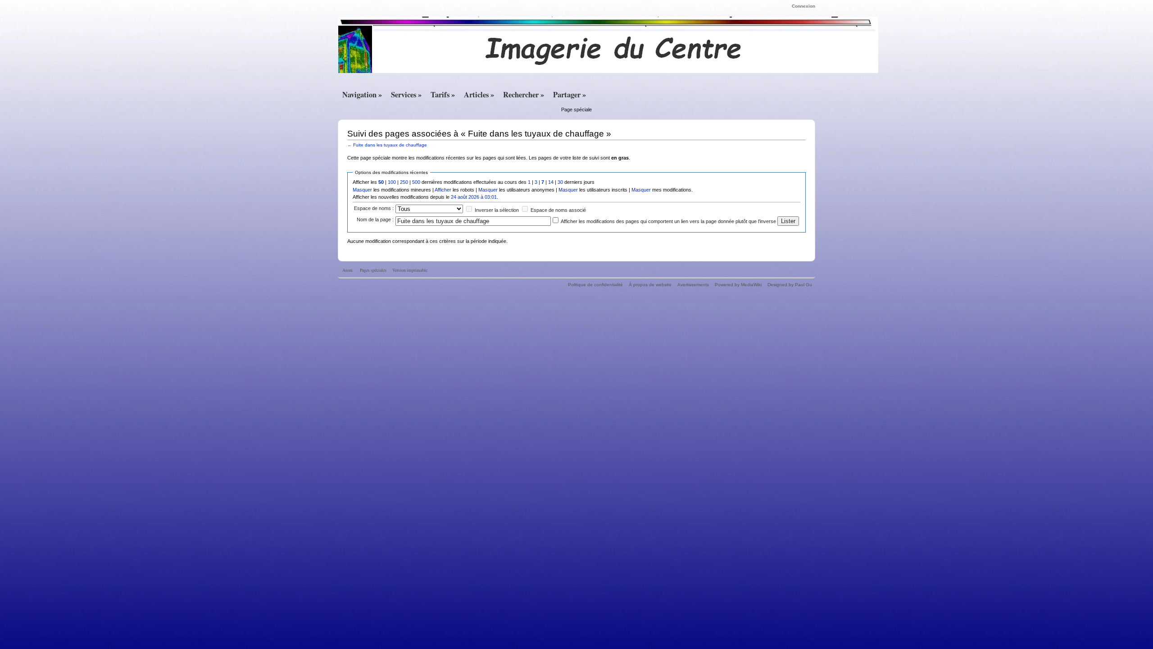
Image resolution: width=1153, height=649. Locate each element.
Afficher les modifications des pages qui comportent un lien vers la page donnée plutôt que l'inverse (668, 221)
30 (560, 182)
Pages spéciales (373, 270)
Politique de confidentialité (595, 284)
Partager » (569, 94)
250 (404, 182)
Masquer (362, 189)
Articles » (479, 94)
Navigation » (362, 94)
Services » (406, 94)
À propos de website (650, 284)
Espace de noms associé (558, 210)
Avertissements (693, 284)
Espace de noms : (374, 208)
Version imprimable (409, 270)
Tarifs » (443, 94)
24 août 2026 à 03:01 (474, 197)
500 (416, 182)
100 (392, 182)
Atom (347, 270)
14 (551, 182)
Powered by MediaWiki (738, 284)
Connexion (803, 6)
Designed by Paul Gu (789, 284)
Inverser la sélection (497, 210)
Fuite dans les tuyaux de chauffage (390, 144)
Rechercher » (523, 94)
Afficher (443, 189)
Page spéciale (576, 109)
